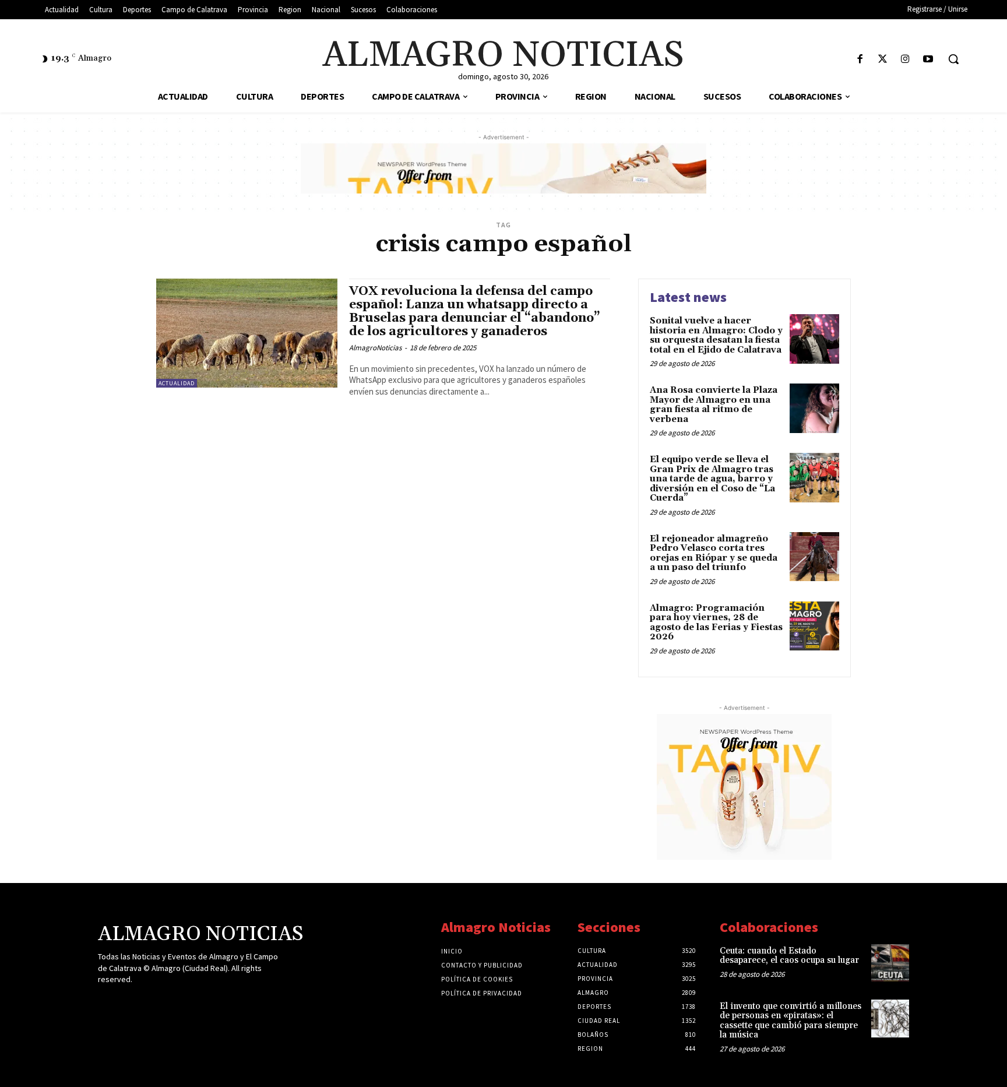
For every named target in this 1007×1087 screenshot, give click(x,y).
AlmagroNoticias (375, 348)
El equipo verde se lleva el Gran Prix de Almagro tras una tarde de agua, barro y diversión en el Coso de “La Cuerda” (712, 479)
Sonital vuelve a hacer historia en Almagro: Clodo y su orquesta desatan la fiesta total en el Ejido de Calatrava (716, 335)
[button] (953, 59)
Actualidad (177, 383)
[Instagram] (905, 59)
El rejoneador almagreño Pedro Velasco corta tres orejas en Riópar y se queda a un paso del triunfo (713, 553)
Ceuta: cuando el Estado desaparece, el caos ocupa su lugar (789, 955)
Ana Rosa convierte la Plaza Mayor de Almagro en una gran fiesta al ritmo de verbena (713, 405)
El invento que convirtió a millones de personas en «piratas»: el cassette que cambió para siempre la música (790, 1021)
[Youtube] (928, 59)
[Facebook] (859, 59)
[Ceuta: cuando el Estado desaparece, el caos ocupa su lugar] (890, 963)
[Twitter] (882, 59)
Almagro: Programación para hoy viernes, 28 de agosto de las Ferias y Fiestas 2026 (716, 623)
